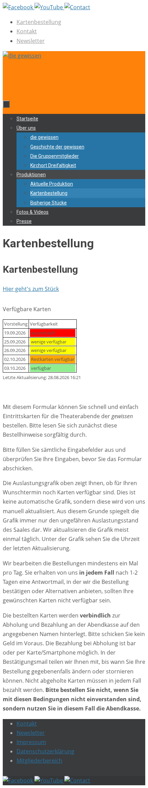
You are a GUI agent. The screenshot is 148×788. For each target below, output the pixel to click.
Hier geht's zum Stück (31, 289)
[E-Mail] (77, 7)
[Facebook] (18, 7)
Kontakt (27, 31)
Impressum (31, 742)
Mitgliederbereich (39, 760)
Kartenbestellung (39, 22)
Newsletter (31, 41)
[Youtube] (49, 7)
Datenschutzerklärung (45, 751)
